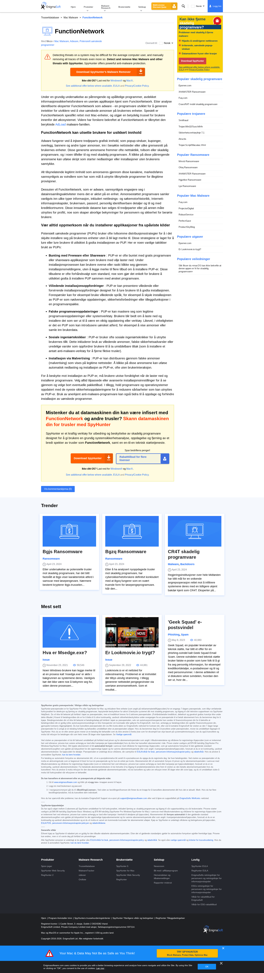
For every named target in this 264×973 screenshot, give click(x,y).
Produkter (88, 7)
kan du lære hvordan (71, 755)
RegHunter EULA (199, 870)
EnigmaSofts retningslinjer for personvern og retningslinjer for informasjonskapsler (206, 878)
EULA (116, 85)
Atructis (182, 139)
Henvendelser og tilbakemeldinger (162, 876)
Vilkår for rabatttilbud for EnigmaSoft (203, 898)
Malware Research (105, 7)
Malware (173, 564)
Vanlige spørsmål (123, 734)
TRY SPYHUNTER (187, 953)
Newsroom (159, 866)
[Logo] (51, 6)
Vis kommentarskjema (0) (58, 489)
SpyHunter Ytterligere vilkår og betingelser (133, 918)
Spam (185, 634)
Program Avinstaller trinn (60, 918)
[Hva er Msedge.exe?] (69, 632)
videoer (82, 875)
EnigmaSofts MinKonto (190, 798)
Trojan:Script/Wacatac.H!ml (192, 145)
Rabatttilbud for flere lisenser (133, 458)
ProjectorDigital (186, 208)
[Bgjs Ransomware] (69, 531)
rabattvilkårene (98, 823)
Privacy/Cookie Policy (137, 85)
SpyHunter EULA (199, 866)
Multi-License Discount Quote (159, 6)
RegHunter (121, 879)
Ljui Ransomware (187, 186)
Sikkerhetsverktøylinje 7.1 (191, 132)
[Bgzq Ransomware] (132, 531)
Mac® (129, 80)
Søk (183, 6)
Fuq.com (183, 98)
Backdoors (187, 564)
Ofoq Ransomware (188, 167)
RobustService (186, 214)
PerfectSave (185, 220)
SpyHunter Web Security (53, 870)
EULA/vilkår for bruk (146, 752)
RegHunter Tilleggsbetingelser (170, 918)
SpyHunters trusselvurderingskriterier (92, 918)
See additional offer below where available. (89, 85)
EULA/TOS (46, 823)
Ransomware (51, 558)
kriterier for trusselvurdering (201, 840)
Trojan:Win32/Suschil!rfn (191, 126)
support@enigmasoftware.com (133, 798)
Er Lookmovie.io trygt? (190, 249)
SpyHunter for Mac (125, 870)
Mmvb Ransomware (189, 161)
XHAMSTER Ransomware (192, 91)
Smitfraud (183, 120)
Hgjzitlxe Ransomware (190, 179)
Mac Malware (71, 17)
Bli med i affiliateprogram (166, 870)
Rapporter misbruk (163, 882)
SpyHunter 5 (122, 866)
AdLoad (60, 124)
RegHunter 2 (47, 875)
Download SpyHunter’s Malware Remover (103, 71)
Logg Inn (217, 6)
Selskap (142, 7)
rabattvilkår (199, 752)
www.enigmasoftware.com (65, 782)
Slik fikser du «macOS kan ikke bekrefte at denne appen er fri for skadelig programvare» (200, 268)
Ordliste (82, 879)
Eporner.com (185, 85)
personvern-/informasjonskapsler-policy (173, 752)
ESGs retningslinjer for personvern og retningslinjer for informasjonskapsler (206, 889)
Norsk (199, 6)
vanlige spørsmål (178, 840)
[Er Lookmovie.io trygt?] (132, 632)
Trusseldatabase (50, 17)
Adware (74, 41)
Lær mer (100, 968)
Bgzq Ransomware (125, 551)
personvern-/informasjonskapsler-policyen (70, 823)
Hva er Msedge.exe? (65, 652)
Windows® (116, 80)
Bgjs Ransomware (62, 551)
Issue (46, 659)
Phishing (174, 634)
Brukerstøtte (124, 7)
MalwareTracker (86, 870)
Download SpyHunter (88, 458)
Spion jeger (46, 866)
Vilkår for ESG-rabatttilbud (204, 904)
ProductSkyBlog (187, 227)
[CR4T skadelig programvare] (194, 531)
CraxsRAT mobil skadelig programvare (198, 104)
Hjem (73, 7)
